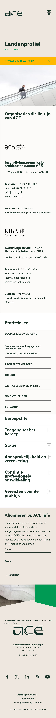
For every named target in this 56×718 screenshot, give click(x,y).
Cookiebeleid (27, 699)
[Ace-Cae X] (17, 677)
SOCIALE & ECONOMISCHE (21, 334)
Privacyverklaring (23, 703)
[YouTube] (47, 677)
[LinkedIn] (27, 677)
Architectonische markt (22, 354)
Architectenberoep (18, 364)
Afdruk (21, 695)
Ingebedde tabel (13, 349)
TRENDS (10, 375)
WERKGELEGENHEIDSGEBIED (22, 386)
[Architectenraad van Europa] (28, 630)
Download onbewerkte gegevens (22, 346)
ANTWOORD (12, 407)
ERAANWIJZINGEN (16, 396)
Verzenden (14, 575)
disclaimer (31, 695)
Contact (38, 703)
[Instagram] (37, 677)
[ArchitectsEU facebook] (7, 677)
